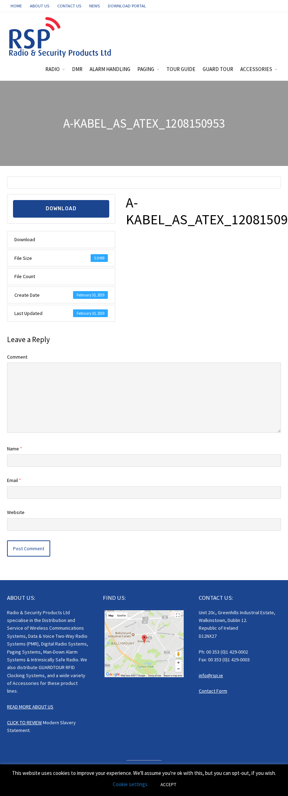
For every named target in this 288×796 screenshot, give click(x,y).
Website (16, 512)
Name (14, 448)
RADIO (52, 69)
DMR (77, 69)
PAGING (145, 69)
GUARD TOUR (218, 69)
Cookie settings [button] (130, 784)
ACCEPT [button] (168, 785)
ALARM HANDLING (110, 69)
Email (14, 480)
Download (61, 209)
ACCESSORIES (256, 69)
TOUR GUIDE (181, 69)
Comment (17, 357)
